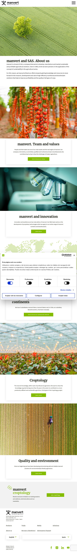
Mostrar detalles (65, 290)
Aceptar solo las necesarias (14, 295)
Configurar (38, 295)
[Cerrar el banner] (74, 255)
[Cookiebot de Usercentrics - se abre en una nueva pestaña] (63, 255)
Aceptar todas (63, 295)
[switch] (29, 282)
